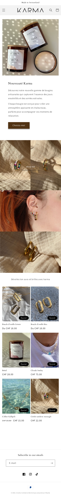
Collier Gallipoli (8, 417)
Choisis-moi (19, 125)
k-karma (18, 493)
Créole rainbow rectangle (41, 417)
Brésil (4, 370)
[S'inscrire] (51, 463)
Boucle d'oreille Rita (39, 324)
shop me (30, 166)
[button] (3, 10)
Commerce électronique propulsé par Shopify (35, 493)
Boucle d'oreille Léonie (11, 324)
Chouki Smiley (37, 370)
